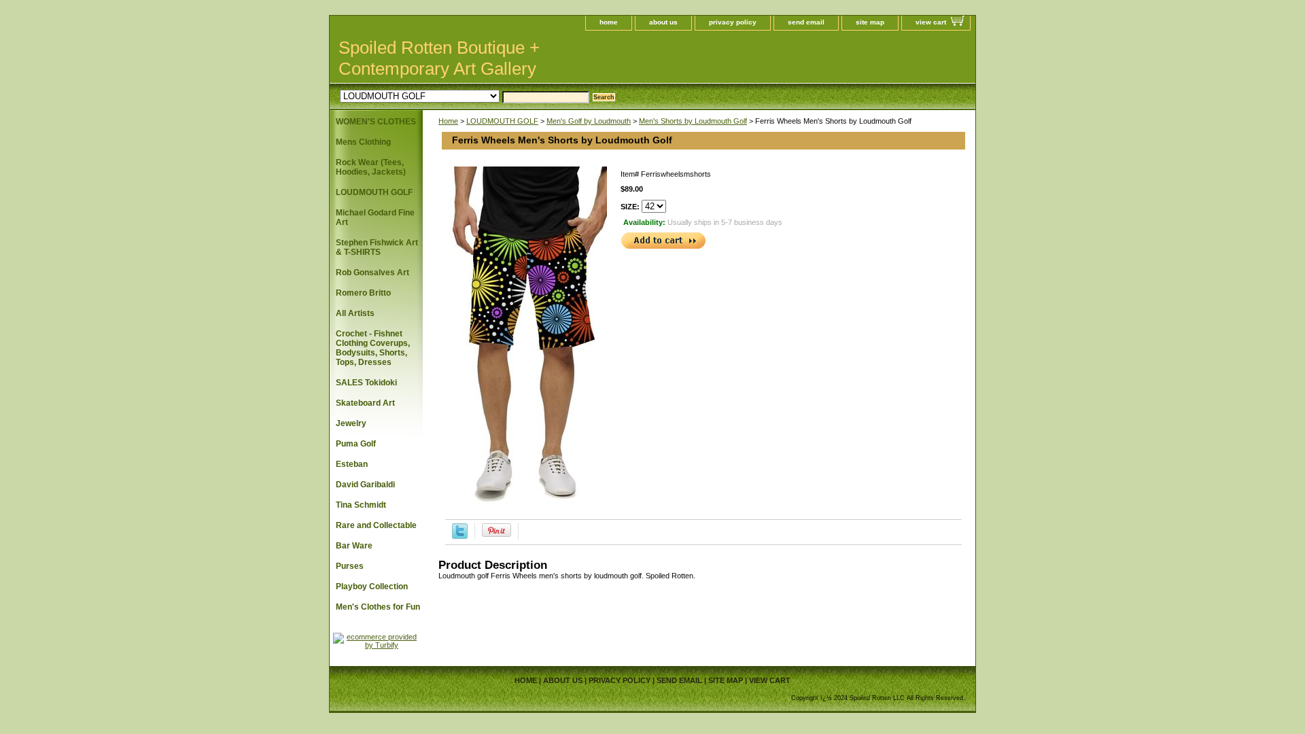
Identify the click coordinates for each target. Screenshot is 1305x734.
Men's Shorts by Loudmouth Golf (693, 121)
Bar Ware (354, 545)
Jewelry (351, 423)
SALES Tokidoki (366, 382)
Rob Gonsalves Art (372, 272)
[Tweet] (460, 536)
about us (663, 22)
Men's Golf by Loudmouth (588, 121)
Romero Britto (363, 293)
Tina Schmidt (361, 505)
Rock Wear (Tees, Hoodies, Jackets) (371, 167)
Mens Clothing (363, 142)
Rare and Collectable (376, 525)
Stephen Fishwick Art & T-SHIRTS (377, 247)
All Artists (355, 313)
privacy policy (732, 22)
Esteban (352, 464)
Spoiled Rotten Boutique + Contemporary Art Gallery (439, 58)
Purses (350, 566)
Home (448, 121)
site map (870, 22)
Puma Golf (356, 444)
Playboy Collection (372, 586)
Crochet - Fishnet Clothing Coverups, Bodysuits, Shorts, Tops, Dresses (373, 348)
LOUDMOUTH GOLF (502, 121)
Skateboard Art (365, 403)
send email (806, 22)
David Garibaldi (365, 484)
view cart (931, 22)
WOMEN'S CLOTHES (376, 121)
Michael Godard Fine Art (375, 217)
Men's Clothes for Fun (378, 607)
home (608, 22)
